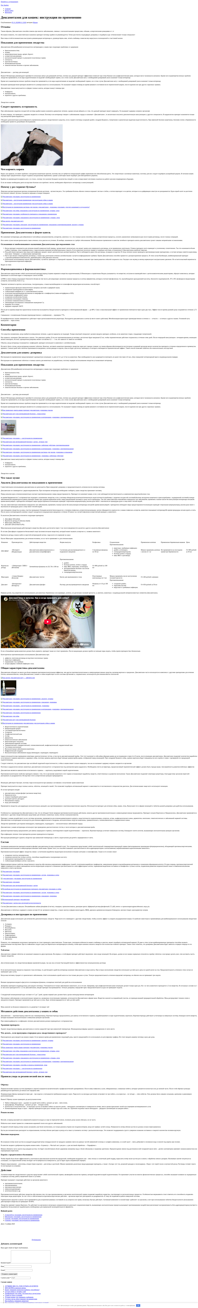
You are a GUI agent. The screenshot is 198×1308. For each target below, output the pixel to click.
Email (3, 1270)
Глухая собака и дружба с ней (15, 1291)
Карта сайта (9, 10)
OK (138, 1305)
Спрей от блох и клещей (13, 1295)
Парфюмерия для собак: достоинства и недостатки (23, 1293)
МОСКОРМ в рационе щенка (15, 1288)
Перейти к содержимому (9, 2)
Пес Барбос (5, 5)
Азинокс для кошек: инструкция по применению (22, 1220)
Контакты (8, 12)
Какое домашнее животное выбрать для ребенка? (22, 1290)
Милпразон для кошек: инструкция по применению (23, 1217)
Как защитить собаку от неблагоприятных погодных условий (26, 1303)
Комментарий (6, 1263)
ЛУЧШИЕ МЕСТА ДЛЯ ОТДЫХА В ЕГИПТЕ (21, 1286)
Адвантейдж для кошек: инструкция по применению (23, 1215)
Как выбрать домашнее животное (17, 1301)
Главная (8, 9)
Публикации (36, 1240)
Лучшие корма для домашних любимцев (19, 1297)
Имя (2, 1266)
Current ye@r (6, 1278)
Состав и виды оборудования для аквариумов (21, 1299)
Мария (35, 22)
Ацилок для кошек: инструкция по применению (22, 1218)
